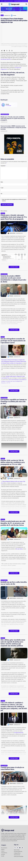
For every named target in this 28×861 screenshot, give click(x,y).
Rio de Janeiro (4, 274)
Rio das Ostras (19, 549)
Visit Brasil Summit (6, 59)
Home (2, 12)
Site (1, 193)
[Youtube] (20, 848)
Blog (4, 12)
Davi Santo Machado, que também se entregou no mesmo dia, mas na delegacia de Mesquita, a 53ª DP (13, 381)
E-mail (2, 187)
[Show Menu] (1, 4)
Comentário (3, 165)
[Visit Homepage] (14, 4)
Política (2, 213)
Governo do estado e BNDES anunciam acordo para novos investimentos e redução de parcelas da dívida (13, 127)
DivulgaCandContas (18, 732)
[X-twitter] (15, 848)
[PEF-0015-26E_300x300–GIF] (14, 144)
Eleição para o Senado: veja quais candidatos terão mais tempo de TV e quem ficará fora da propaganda (13, 118)
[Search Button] (26, 4)
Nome (2, 182)
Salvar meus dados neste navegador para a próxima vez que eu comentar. (14, 200)
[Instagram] (17, 848)
